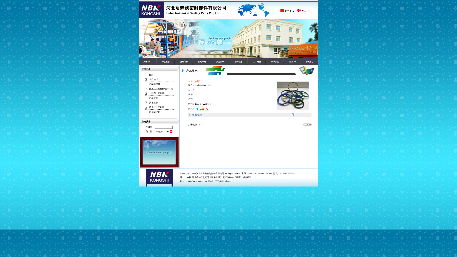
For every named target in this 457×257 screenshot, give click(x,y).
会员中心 (309, 62)
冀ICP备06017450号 (232, 177)
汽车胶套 (153, 102)
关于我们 (147, 62)
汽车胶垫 (153, 98)
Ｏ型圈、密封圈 (156, 93)
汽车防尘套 (154, 112)
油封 (151, 75)
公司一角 (202, 62)
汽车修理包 (154, 84)
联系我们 (275, 62)
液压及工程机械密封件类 (161, 88)
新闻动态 (238, 62)
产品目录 (220, 62)
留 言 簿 (292, 62)
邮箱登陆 (247, 177)
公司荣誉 (184, 62)
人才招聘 (257, 62)
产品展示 (166, 62)
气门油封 (153, 79)
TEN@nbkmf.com (223, 181)
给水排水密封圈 (156, 107)
